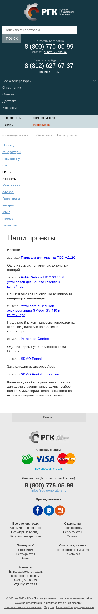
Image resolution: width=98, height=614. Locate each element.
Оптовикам (25, 549)
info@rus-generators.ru (49, 490)
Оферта (49, 607)
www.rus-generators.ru (17, 135)
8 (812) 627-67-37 (49, 65)
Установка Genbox (35, 339)
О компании (44, 135)
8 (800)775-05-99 (25, 580)
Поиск (12, 38)
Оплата (8, 94)
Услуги (9, 125)
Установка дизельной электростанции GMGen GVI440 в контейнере (33, 310)
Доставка (9, 101)
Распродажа (41, 125)
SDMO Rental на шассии (40, 374)
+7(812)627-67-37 (25, 584)
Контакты (9, 108)
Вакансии (9, 225)
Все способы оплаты (49, 468)
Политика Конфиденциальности (75, 607)
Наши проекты (73, 528)
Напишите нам (49, 71)
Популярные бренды (25, 532)
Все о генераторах (16, 81)
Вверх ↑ (49, 417)
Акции (25, 558)
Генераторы (13, 118)
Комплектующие (44, 118)
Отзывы (72, 536)
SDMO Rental (31, 359)
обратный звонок (55, 52)
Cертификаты (72, 532)
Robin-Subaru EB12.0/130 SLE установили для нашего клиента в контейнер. (37, 281)
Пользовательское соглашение (23, 607)
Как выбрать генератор (25, 528)
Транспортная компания (72, 549)
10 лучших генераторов (25, 536)
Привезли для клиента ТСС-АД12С (48, 257)
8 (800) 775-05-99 (49, 46)
